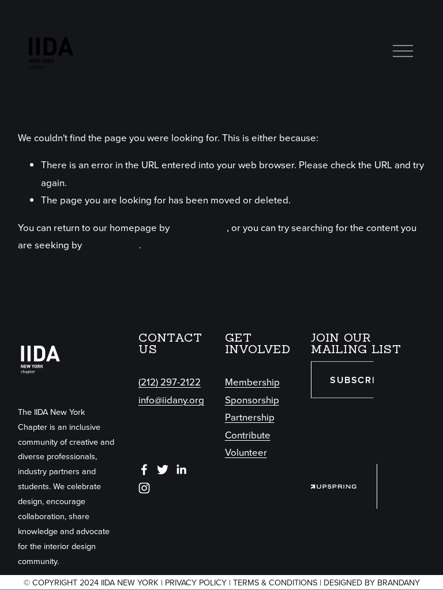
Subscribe (359, 380)
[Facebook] (144, 469)
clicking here (199, 227)
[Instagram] (144, 488)
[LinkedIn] (181, 469)
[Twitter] (162, 469)
